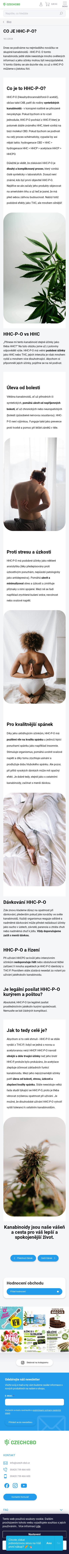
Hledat (61, 13)
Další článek (46, 1258)
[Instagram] (15, 1485)
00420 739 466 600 (20, 1469)
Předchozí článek (24, 1258)
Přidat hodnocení (18, 1291)
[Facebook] (6, 1485)
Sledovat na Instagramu (37, 1362)
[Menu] (65, 4)
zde (38, 1526)
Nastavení (34, 1534)
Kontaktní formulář (20, 1497)
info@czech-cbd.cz (20, 1463)
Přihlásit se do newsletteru (20, 1422)
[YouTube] (24, 1485)
